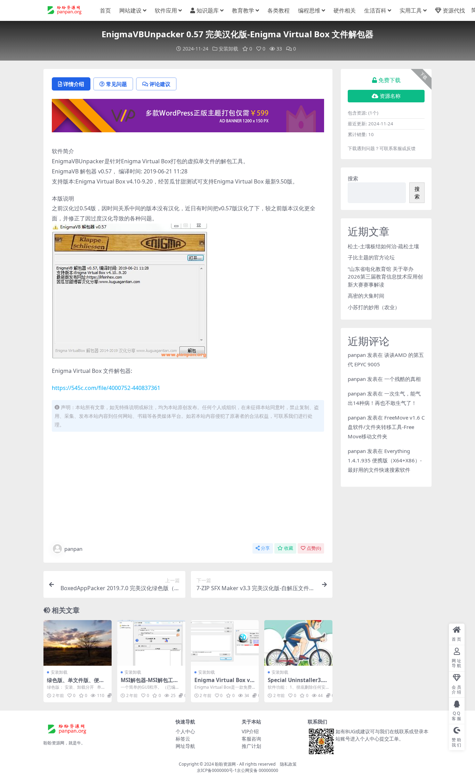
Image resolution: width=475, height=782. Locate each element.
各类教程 (278, 10)
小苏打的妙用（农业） (374, 307)
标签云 (183, 738)
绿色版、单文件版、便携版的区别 (75, 683)
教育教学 (243, 10)
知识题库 (207, 10)
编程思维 (309, 10)
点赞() (314, 548)
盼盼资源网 (225, 764)
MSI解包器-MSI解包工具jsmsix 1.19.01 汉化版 (150, 683)
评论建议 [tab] (160, 83)
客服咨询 (251, 738)
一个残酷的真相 (402, 378)
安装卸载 (228, 48)
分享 (265, 548)
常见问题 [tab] (116, 83)
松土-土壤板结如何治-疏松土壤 (383, 246)
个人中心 (185, 731)
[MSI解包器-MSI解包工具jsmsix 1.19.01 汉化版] (151, 642)
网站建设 (130, 10)
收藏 (288, 548)
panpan (73, 548)
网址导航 (185, 746)
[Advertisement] (188, 489)
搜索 (353, 178)
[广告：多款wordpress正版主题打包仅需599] (188, 117)
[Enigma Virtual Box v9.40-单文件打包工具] (225, 642)
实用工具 (411, 10)
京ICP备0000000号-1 (217, 770)
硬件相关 (344, 10)
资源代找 (454, 10)
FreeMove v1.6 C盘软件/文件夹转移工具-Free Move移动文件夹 (386, 427)
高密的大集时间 (366, 295)
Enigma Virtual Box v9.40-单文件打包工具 (224, 683)
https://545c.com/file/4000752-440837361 (106, 388)
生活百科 (375, 10)
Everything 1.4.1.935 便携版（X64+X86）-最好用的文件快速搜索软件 (385, 460)
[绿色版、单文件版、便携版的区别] (77, 642)
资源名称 (390, 96)
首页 (105, 10)
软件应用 (166, 10)
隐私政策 (288, 764)
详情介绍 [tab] (73, 83)
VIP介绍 (250, 731)
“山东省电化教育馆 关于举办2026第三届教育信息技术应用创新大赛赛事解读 (385, 276)
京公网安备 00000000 (257, 770)
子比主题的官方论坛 (371, 257)
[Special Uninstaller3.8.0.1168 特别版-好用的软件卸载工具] (298, 642)
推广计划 (251, 746)
